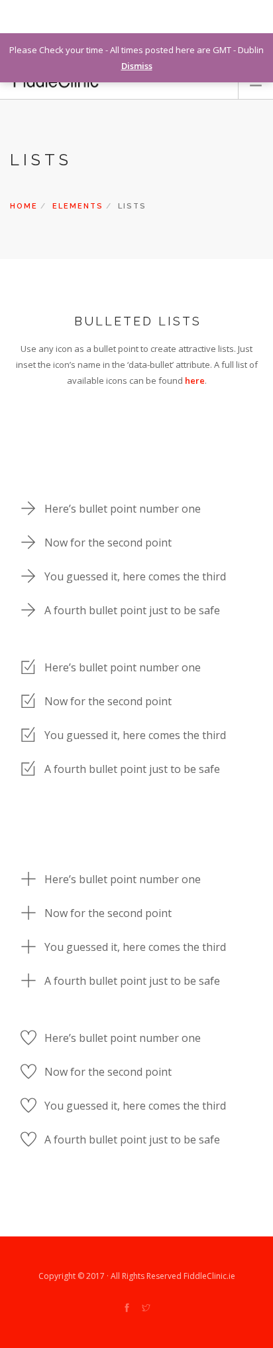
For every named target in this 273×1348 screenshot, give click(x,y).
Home (24, 206)
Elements (77, 206)
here (195, 380)
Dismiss (136, 66)
